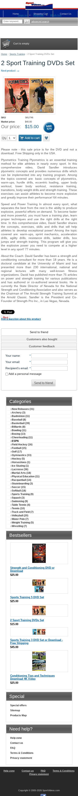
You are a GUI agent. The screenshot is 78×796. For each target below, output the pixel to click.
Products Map (18, 715)
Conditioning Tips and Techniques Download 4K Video (32, 677)
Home (4, 54)
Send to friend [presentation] (39, 332)
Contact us (16, 743)
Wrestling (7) (19, 526)
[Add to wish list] (46, 138)
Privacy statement (21, 758)
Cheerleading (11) (22, 437)
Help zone (16, 738)
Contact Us (65, 14)
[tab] (39, 332)
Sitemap (15, 710)
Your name (12, 355)
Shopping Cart (40, 14)
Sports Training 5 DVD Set (27, 597)
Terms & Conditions (21, 753)
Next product (10, 70)
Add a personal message (25, 373)
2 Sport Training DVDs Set (27, 620)
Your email (12, 362)
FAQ (12, 748)
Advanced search (40, 21)
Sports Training (17, 54)
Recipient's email (16, 368)
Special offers (18, 705)
